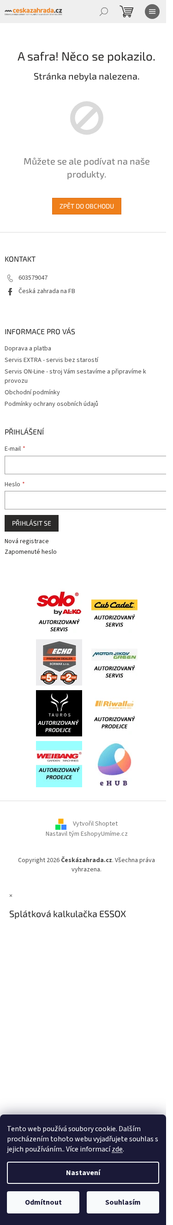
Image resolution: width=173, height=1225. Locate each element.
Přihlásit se (31, 523)
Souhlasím (123, 1202)
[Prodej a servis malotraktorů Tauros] (59, 712)
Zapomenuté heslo (31, 552)
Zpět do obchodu (87, 206)
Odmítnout (43, 1202)
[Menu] (152, 11)
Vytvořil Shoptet (95, 823)
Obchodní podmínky (32, 392)
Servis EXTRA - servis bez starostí (51, 360)
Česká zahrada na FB (46, 291)
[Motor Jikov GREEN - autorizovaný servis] (114, 662)
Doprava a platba (28, 348)
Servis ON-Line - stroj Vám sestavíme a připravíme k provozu (75, 376)
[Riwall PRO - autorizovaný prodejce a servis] (114, 712)
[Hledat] (104, 11)
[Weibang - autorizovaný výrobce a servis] (59, 763)
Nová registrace (27, 541)
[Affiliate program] (114, 763)
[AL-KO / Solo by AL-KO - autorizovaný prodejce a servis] (59, 611)
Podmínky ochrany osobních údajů (51, 404)
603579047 (33, 277)
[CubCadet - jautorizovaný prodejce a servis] (114, 611)
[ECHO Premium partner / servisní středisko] (59, 662)
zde (117, 1149)
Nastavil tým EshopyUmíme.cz (87, 834)
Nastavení (83, 1173)
